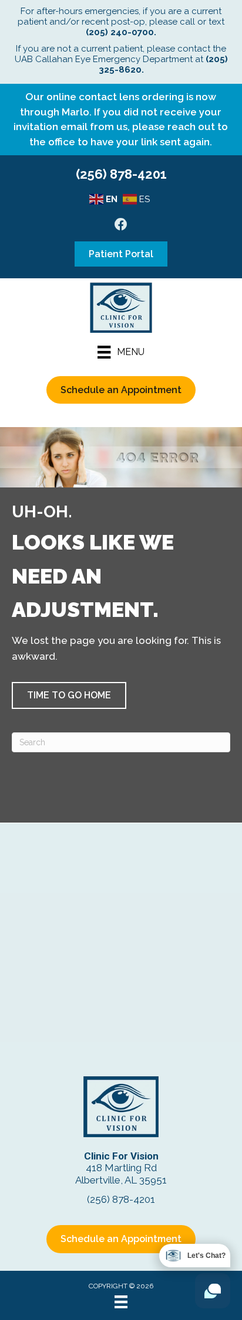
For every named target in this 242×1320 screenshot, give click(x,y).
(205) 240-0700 (120, 32)
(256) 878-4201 (121, 174)
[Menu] (121, 1302)
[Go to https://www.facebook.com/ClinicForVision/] (121, 226)
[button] (69, 695)
